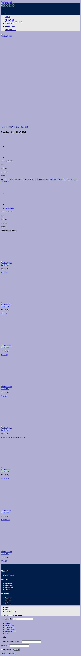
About (7, 607)
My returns (9, 586)
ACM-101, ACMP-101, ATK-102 (13, 437)
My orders (8, 584)
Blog (6, 602)
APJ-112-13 (5, 520)
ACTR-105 (5, 478)
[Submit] (6, 621)
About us (8, 598)
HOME (7, 17)
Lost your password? (8, 653)
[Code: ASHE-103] (10, 157)
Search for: (9, 619)
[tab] (42, 208)
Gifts (17, 127)
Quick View (5, 265)
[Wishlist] (2, 34)
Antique (74, 179)
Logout (7, 590)
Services (8, 600)
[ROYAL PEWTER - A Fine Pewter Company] (8, 5)
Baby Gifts (25, 127)
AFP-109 (4, 355)
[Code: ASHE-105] (10, 146)
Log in (17, 649)
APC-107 (4, 313)
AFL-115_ (4, 272)
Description (9, 208)
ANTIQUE (10, 127)
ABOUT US (9, 20)
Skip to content (6, 2)
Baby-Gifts (5, 181)
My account (9, 588)
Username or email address (11, 641)
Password (5, 645)
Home (3, 127)
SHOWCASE (10, 26)
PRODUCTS (9, 23)
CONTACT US (10, 30)
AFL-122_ (4, 561)
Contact (8, 604)
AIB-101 (4, 396)
